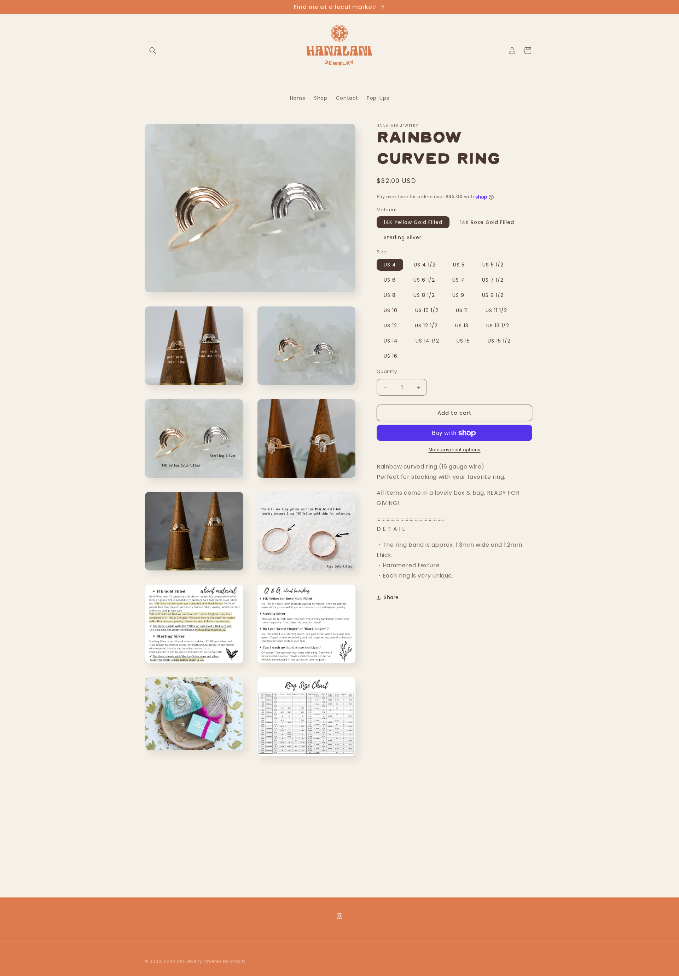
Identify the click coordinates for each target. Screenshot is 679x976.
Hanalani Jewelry (183, 961)
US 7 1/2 (493, 279)
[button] (153, 50)
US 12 (390, 325)
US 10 (390, 310)
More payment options (455, 450)
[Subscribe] (395, 876)
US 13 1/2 (497, 325)
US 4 (390, 264)
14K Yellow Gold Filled (413, 222)
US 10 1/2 (427, 310)
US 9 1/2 (493, 295)
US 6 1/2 (424, 279)
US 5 (459, 264)
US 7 (458, 279)
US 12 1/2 (426, 325)
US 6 (390, 279)
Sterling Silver (403, 237)
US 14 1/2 (427, 340)
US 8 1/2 (424, 295)
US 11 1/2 (496, 310)
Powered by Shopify (224, 961)
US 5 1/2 (493, 264)
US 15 (463, 340)
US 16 (390, 356)
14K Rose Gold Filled (487, 222)
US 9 (458, 295)
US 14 (391, 340)
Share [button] (391, 597)
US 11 (462, 310)
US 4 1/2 (425, 264)
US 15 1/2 (499, 340)
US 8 (390, 295)
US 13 (462, 325)
